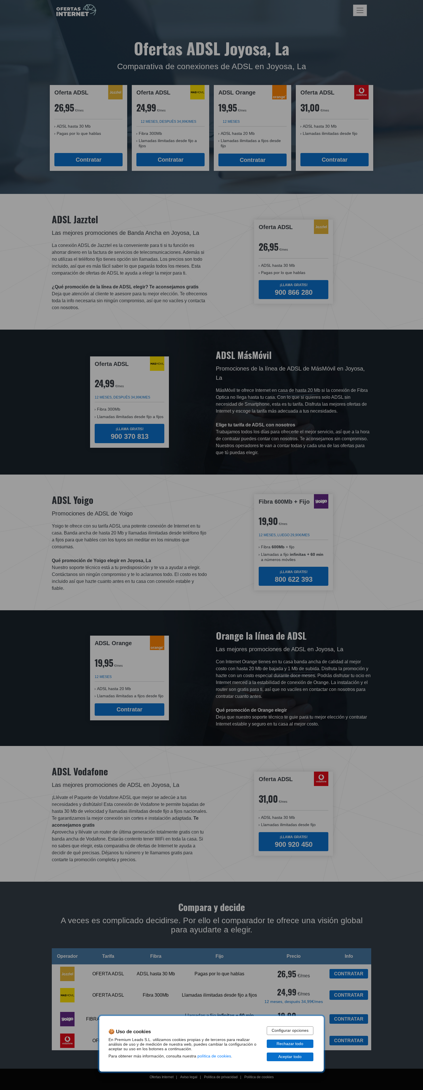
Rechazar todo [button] (290, 1044)
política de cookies (214, 1056)
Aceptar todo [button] (290, 1057)
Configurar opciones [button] (290, 1030)
